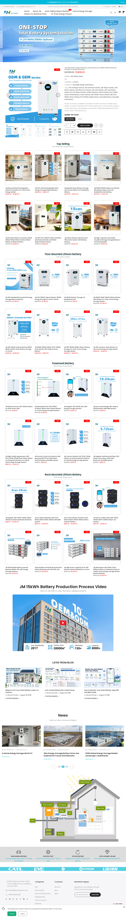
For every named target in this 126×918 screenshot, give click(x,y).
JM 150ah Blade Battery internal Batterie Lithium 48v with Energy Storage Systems (16, 569)
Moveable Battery (106, 97)
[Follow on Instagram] (77, 131)
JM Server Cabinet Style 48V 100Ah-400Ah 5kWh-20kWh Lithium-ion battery (106, 520)
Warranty (38, 904)
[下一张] (72, 766)
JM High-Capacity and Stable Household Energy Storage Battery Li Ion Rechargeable (107, 240)
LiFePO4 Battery (92, 92)
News (56, 894)
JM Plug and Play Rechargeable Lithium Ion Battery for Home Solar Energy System (17, 190)
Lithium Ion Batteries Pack (35, 14)
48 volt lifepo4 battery (76, 88)
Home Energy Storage (82, 11)
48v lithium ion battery (83, 90)
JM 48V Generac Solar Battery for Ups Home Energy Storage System (105, 348)
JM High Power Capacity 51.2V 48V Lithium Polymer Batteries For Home (76, 568)
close (4, 2)
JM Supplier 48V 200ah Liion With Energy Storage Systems (75, 407)
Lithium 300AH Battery (72, 95)
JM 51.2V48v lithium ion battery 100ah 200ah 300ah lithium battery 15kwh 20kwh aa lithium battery (18, 240)
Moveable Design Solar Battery (83, 85)
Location (107, 6)
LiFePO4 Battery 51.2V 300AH (108, 92)
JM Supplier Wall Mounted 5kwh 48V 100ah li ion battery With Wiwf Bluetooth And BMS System (106, 458)
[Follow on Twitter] (72, 131)
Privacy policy (39, 890)
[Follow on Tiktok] (99, 131)
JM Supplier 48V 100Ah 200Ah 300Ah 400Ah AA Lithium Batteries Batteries (18, 519)
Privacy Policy (58, 909)
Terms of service (41, 900)
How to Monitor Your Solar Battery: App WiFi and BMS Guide (101, 691)
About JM (37, 11)
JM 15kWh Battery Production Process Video (63, 586)
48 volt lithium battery (92, 88)
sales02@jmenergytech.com (26, 6)
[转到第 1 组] (59, 767)
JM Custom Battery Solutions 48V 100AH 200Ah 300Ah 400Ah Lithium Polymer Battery (76, 520)
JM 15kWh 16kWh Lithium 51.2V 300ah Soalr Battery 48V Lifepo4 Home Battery (48, 349)
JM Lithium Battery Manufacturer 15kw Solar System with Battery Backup (76, 240)
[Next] (58, 95)
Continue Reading (12, 698)
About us (58, 887)
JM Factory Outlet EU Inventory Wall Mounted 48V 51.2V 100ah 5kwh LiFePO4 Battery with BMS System (47, 458)
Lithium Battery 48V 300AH (89, 95)
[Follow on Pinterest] (88, 131)
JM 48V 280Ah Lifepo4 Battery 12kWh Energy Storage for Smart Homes (48, 298)
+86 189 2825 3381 (8, 6)
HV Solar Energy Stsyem (61, 14)
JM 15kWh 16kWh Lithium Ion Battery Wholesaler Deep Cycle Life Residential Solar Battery (106, 190)
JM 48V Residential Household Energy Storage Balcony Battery (18, 298)
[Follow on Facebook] (66, 131)
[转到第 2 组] (63, 767)
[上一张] (53, 766)
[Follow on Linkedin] (83, 131)
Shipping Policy (40, 897)
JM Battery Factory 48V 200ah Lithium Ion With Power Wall (18, 407)
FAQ (36, 887)
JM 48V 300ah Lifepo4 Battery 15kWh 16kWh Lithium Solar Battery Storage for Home (18, 349)
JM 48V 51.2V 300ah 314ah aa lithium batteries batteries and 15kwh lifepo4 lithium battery (48, 240)
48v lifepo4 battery (107, 88)
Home (26, 11)
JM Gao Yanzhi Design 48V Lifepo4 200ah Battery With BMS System (105, 407)
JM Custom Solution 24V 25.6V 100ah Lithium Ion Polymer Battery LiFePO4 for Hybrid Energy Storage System (77, 458)
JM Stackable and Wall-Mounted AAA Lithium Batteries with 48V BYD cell (48, 568)
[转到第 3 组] (66, 767)
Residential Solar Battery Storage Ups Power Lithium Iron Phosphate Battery (76, 190)
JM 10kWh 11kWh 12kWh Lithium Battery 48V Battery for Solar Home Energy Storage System (106, 299)
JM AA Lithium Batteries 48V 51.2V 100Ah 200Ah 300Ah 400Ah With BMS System (48, 520)
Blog (56, 890)
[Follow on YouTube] (94, 131)
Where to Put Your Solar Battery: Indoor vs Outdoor (22, 691)
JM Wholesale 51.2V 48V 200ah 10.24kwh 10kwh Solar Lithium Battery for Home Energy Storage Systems (48, 408)
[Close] (124, 907)
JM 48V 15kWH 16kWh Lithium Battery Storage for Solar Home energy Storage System (77, 349)
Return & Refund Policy (43, 894)
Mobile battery (94, 97)
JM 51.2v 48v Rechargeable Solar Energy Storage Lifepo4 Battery (46, 189)
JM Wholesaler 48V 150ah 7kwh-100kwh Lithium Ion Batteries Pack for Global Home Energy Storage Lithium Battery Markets (106, 570)
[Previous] (9, 95)
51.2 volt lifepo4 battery (78, 92)
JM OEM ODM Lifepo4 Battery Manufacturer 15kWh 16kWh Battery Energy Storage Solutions (90, 68)
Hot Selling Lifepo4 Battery (58, 11)
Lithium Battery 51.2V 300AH (78, 97)
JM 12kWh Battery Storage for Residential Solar (74, 298)
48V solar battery (98, 90)
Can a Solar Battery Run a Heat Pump (59, 690)
